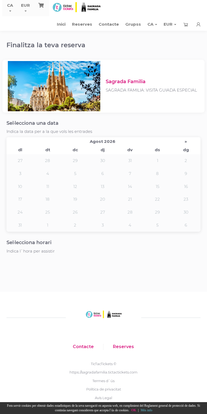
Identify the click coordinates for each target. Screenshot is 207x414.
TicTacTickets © (103, 364)
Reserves (82, 24)
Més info (146, 410)
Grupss (133, 24)
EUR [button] (25, 5)
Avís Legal (103, 398)
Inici (61, 24)
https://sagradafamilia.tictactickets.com (103, 372)
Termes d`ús (103, 381)
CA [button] (10, 5)
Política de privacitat (103, 389)
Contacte (109, 24)
